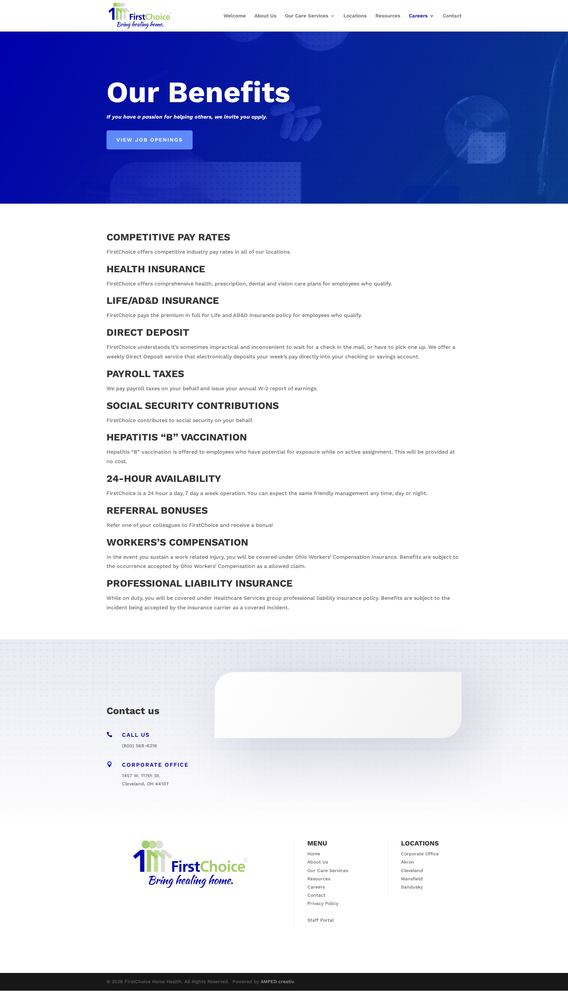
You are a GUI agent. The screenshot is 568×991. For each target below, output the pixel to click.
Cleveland (412, 870)
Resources (387, 16)
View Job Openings (149, 140)
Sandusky (412, 887)
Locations (355, 16)
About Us (265, 16)
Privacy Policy (322, 903)
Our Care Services (306, 16)
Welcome (235, 16)
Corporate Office (420, 853)
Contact (452, 16)
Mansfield (412, 878)
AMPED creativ (277, 981)
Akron (407, 862)
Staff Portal (320, 920)
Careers (418, 16)
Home (313, 853)
